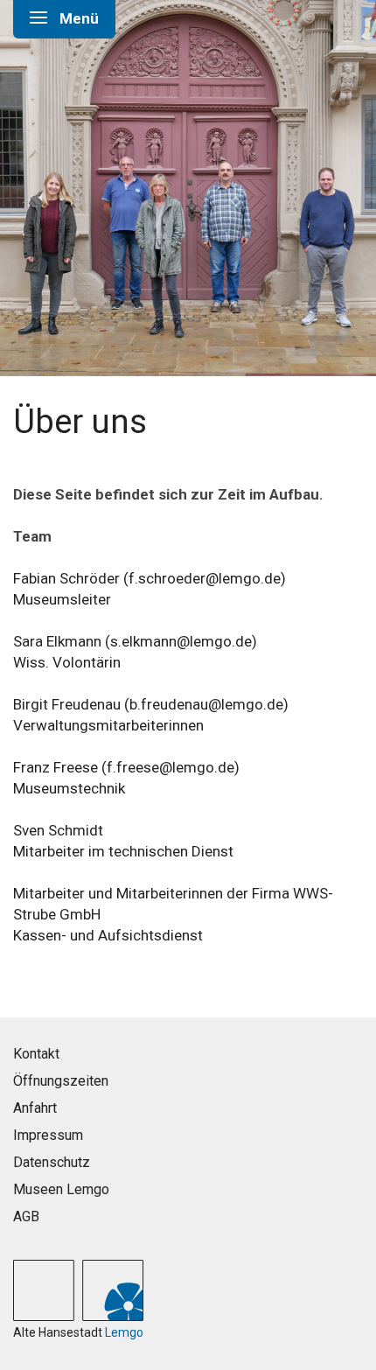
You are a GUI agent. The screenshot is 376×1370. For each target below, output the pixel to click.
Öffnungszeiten (60, 1081)
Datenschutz (51, 1162)
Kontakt (36, 1053)
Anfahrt (35, 1108)
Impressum (48, 1135)
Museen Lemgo (61, 1189)
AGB (26, 1216)
